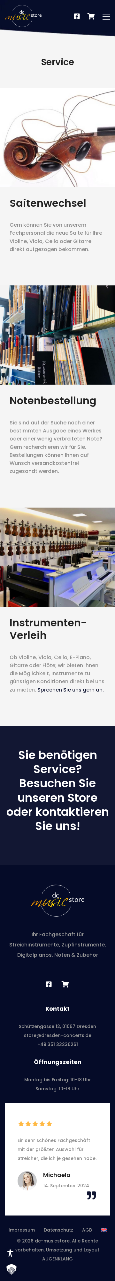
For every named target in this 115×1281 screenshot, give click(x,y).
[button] (11, 1269)
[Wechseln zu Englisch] (104, 1230)
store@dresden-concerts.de (57, 1035)
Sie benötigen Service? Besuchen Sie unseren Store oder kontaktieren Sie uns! (57, 790)
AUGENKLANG (57, 1259)
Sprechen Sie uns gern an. (70, 689)
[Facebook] (77, 17)
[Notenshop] (91, 17)
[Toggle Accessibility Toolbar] (10, 1253)
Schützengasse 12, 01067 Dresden (57, 1026)
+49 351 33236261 (57, 1044)
